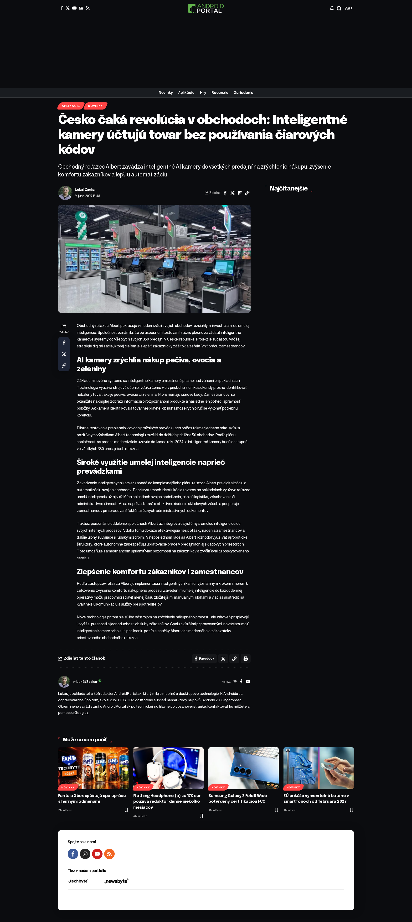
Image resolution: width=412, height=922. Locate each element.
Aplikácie (71, 106)
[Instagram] (85, 854)
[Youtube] (97, 854)
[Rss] (88, 8)
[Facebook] (61, 8)
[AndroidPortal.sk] (206, 8)
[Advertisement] (206, 52)
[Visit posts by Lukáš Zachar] (65, 193)
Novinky (95, 106)
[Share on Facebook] (225, 193)
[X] (67, 8)
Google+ (81, 713)
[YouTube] (74, 8)
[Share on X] (232, 193)
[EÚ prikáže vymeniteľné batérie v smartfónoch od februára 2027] (318, 768)
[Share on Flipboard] (240, 193)
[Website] (234, 682)
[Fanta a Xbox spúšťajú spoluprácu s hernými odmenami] (93, 768)
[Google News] (81, 8)
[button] (339, 8)
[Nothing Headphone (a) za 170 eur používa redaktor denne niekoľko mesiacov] (168, 768)
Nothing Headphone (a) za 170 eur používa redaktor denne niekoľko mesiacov (167, 802)
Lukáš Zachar (85, 189)
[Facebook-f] (73, 854)
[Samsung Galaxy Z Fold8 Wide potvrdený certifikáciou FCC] (243, 768)
